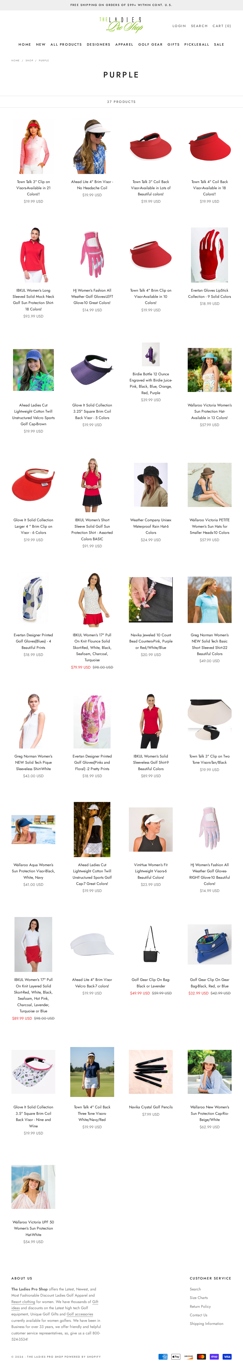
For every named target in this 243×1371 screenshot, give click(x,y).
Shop (29, 60)
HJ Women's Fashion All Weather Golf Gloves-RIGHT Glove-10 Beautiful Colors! (209, 874)
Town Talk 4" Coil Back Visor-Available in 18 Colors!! (210, 188)
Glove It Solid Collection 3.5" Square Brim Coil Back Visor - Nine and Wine (33, 1116)
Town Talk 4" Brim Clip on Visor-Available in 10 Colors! (150, 297)
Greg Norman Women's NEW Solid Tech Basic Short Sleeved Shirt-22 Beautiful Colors (210, 644)
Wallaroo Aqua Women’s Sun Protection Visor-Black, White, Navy (33, 871)
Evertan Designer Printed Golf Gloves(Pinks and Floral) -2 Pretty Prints (92, 762)
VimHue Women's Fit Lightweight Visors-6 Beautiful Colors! (151, 871)
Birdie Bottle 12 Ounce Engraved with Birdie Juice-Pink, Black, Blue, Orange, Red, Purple (151, 383)
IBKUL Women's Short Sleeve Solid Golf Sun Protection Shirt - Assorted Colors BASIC (92, 529)
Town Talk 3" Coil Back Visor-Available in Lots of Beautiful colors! (151, 188)
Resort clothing (23, 1301)
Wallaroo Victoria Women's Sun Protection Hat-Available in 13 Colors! (210, 411)
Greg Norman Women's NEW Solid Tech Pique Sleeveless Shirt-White (33, 762)
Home (15, 60)
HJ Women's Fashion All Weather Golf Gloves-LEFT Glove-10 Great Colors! (92, 297)
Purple (44, 60)
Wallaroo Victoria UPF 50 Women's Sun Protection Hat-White (33, 1228)
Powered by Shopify (83, 1357)
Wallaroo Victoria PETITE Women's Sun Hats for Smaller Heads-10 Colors (210, 526)
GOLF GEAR (150, 44)
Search (195, 1289)
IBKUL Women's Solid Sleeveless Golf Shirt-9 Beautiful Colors (151, 762)
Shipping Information (206, 1323)
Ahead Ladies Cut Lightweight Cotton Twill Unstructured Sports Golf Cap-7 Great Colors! (92, 874)
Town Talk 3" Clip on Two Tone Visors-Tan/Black (209, 759)
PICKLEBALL (196, 44)
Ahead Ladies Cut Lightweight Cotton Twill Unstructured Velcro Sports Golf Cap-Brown (33, 414)
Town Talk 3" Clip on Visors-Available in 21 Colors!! (33, 188)
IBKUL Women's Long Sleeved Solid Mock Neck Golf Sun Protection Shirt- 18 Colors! (33, 300)
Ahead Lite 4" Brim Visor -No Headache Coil (92, 185)
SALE (219, 44)
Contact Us (198, 1315)
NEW (41, 44)
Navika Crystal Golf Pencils (151, 1107)
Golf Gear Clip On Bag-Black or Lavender (151, 983)
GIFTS (174, 44)
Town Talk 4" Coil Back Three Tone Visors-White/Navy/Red (92, 1113)
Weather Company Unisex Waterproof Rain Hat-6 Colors (150, 526)
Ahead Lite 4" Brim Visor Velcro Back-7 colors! (92, 983)
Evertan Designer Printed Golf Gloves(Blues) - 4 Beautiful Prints (33, 641)
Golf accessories (80, 1314)
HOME (25, 44)
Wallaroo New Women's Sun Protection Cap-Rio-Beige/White (209, 1113)
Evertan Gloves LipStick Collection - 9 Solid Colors (209, 293)
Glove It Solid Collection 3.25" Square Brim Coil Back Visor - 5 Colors (92, 411)
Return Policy (200, 1306)
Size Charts (199, 1297)
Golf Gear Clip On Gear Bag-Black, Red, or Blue (209, 983)
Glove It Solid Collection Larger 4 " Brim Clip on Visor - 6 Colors (33, 526)
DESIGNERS (99, 44)
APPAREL (124, 44)
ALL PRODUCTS (66, 44)
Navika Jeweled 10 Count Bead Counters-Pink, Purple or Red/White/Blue (151, 641)
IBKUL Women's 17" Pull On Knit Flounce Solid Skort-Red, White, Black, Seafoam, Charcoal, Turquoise (92, 647)
